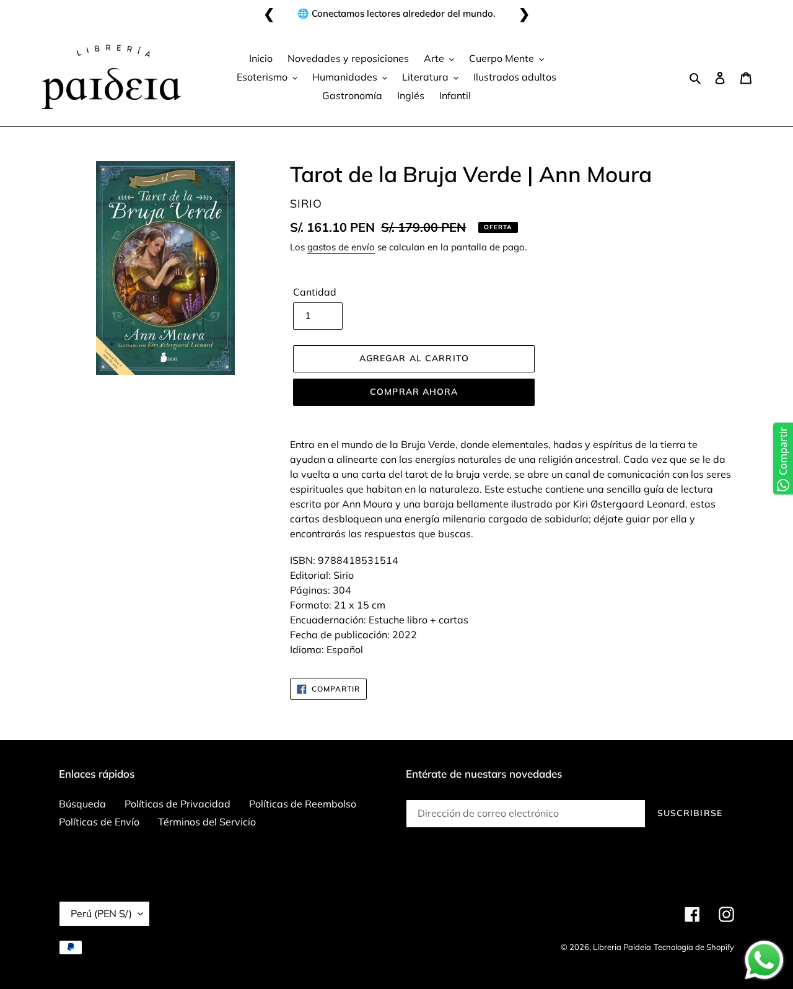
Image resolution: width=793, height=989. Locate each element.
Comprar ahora (414, 391)
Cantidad (314, 292)
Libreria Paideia (622, 947)
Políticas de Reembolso (302, 804)
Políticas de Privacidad (177, 804)
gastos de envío (341, 247)
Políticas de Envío (99, 821)
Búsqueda (82, 804)
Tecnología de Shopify (694, 947)
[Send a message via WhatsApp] (764, 960)
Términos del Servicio (207, 821)
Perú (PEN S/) (101, 913)
